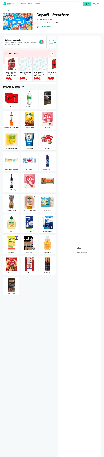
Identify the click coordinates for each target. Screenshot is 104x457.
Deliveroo (9, 3)
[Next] (55, 42)
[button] (57, 19)
